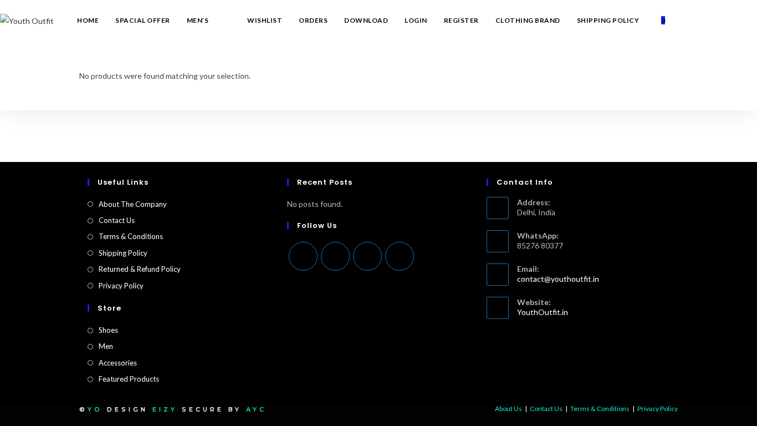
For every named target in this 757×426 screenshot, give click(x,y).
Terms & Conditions (131, 236)
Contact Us (117, 220)
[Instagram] (367, 256)
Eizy (164, 409)
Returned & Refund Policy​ (140, 269)
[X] (303, 256)
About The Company (133, 204)
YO (95, 409)
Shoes (108, 330)
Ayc (256, 409)
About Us (508, 408)
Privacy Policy (121, 285)
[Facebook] (335, 256)
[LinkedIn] (399, 256)
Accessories (118, 362)
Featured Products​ (129, 378)
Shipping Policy (123, 252)
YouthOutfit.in (542, 312)
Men (106, 346)
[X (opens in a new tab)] (707, 20)
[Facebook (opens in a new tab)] (722, 20)
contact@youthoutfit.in (558, 278)
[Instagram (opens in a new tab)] (738, 20)
